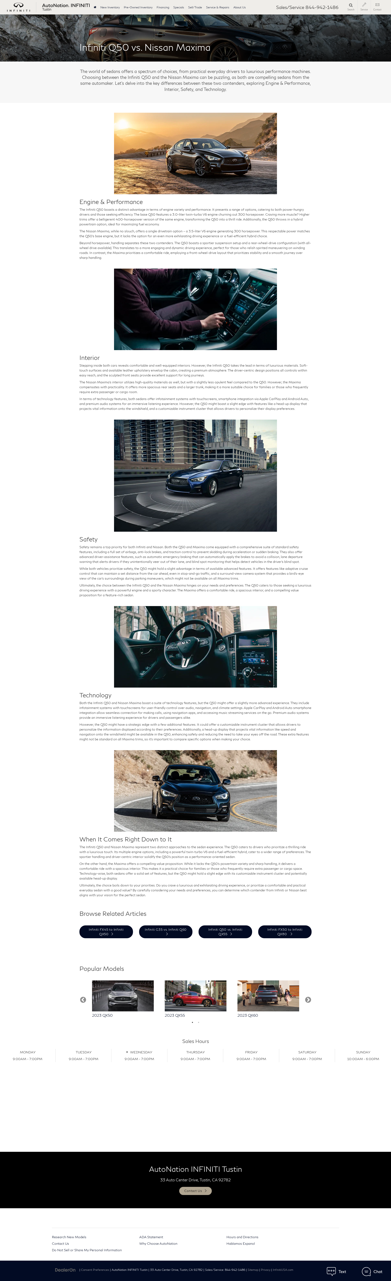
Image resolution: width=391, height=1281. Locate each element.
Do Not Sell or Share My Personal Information (87, 1250)
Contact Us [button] (193, 1191)
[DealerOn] (65, 1269)
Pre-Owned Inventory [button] (138, 7)
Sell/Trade (195, 7)
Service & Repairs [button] (217, 7)
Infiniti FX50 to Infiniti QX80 (284, 932)
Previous (83, 999)
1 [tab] (192, 1022)
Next (308, 999)
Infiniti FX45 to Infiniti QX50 (106, 932)
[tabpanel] (123, 999)
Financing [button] (163, 7)
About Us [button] (239, 7)
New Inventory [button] (110, 7)
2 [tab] (199, 1022)
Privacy (265, 1269)
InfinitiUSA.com (283, 1269)
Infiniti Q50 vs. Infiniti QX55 (225, 932)
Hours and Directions (242, 1237)
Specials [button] (178, 7)
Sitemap (253, 1269)
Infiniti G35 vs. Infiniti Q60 (166, 929)
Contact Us (60, 1243)
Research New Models (69, 1237)
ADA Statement (151, 1237)
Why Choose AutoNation (158, 1243)
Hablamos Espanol (240, 1243)
